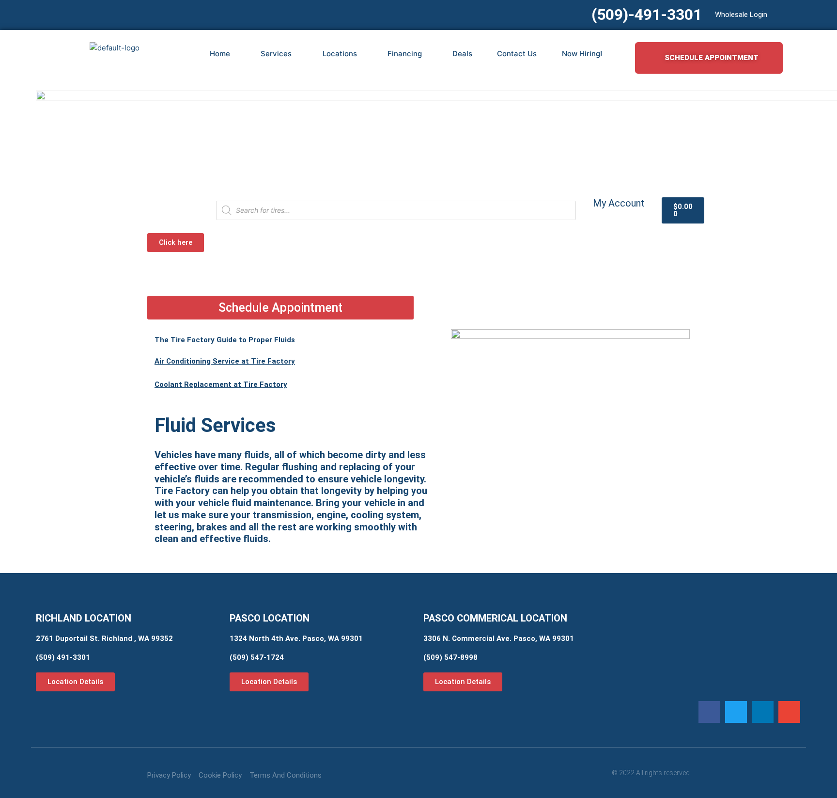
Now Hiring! (582, 53)
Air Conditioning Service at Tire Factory (225, 361)
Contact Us (517, 53)
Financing (405, 53)
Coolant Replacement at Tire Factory (221, 384)
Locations (340, 53)
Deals (462, 53)
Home (220, 53)
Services (276, 53)
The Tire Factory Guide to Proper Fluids (225, 339)
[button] (709, 712)
